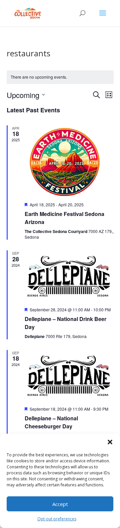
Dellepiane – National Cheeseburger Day (51, 422)
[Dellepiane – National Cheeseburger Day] (69, 375)
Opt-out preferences (56, 519)
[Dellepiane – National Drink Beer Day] (69, 275)
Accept (60, 504)
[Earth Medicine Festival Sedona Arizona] (69, 161)
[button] (110, 442)
